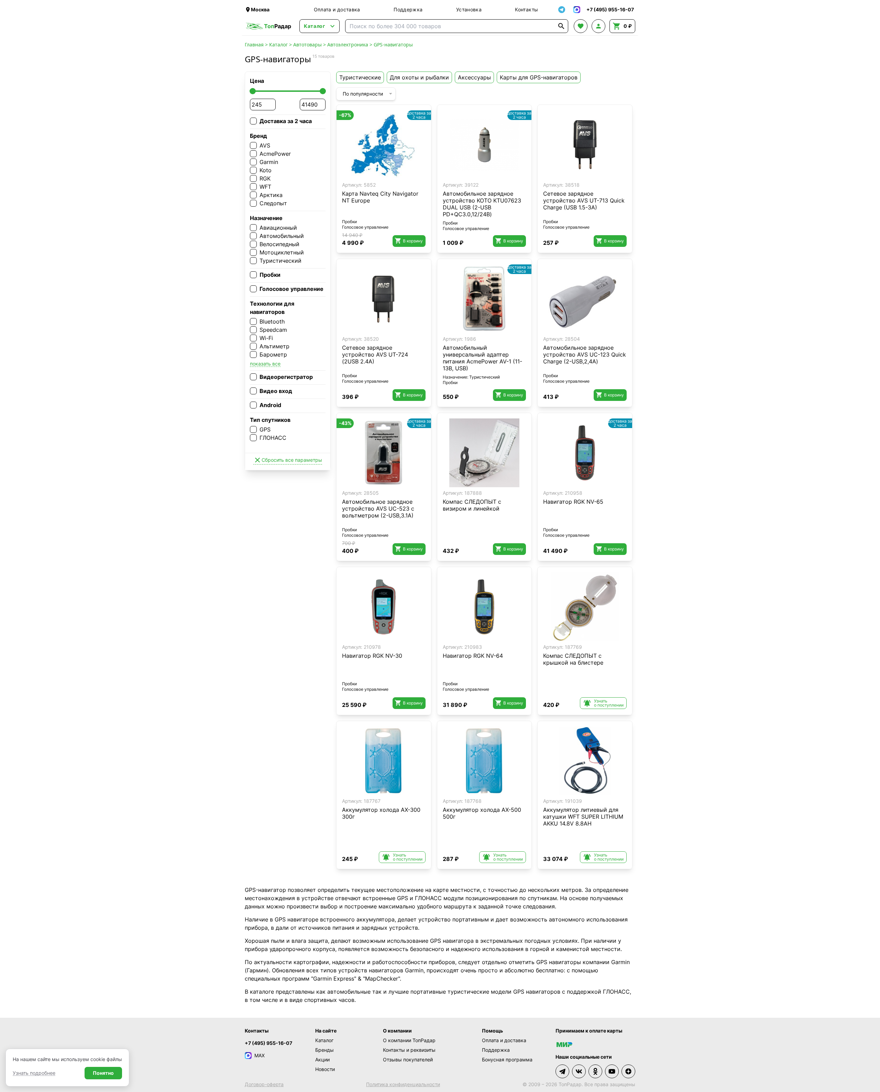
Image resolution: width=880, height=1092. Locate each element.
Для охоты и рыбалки (419, 77)
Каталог (278, 44)
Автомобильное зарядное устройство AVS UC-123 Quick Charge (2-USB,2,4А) (584, 354)
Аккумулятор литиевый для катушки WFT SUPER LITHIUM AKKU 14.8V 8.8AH (583, 816)
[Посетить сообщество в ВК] (579, 1071)
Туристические (360, 77)
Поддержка (408, 9)
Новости (325, 1069)
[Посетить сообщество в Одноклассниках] (595, 1071)
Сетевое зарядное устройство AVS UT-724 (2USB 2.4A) (375, 354)
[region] (384, 144)
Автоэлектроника (347, 44)
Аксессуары (474, 77)
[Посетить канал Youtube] (612, 1071)
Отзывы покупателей (408, 1059)
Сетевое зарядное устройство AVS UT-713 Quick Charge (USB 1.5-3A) (584, 200)
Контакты (526, 9)
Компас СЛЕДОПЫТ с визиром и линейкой (472, 505)
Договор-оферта (264, 1084)
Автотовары (307, 44)
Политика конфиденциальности (403, 1084)
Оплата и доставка (337, 9)
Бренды (324, 1050)
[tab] (477, 174)
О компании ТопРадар (409, 1040)
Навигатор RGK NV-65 (573, 501)
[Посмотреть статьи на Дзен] (628, 1071)
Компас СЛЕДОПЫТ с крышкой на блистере (573, 659)
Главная (254, 44)
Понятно (103, 1073)
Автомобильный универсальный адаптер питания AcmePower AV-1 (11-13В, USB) (482, 358)
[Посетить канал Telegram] (562, 1071)
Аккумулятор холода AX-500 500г (482, 813)
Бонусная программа (507, 1059)
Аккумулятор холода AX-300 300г (381, 813)
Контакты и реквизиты (409, 1050)
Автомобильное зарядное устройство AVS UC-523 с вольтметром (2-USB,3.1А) (378, 508)
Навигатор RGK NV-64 (473, 655)
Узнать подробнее (34, 1073)
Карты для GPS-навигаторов (539, 77)
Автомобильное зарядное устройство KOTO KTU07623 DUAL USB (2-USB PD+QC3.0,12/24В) (482, 204)
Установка (469, 9)
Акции (322, 1059)
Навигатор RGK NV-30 (372, 655)
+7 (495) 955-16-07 (268, 1043)
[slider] (253, 91)
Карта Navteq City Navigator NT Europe (380, 197)
